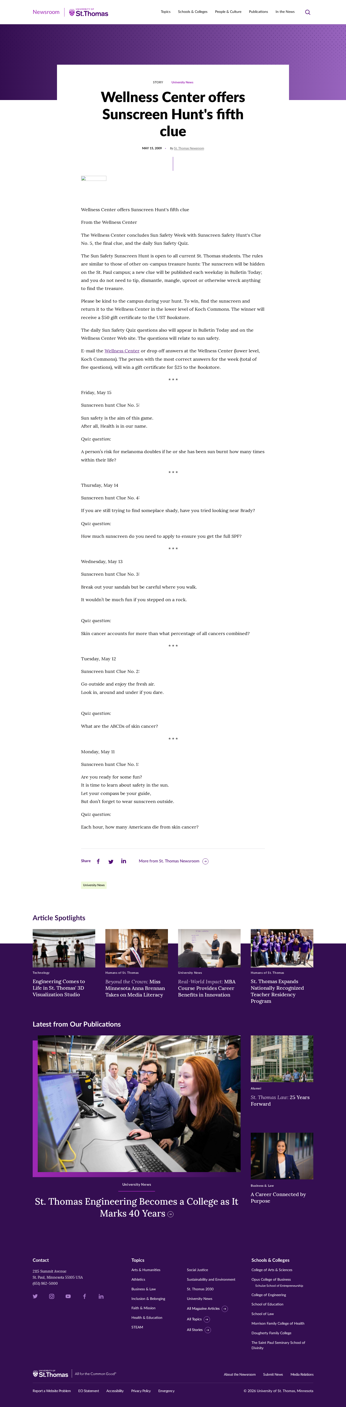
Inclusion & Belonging (148, 1299)
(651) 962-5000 (45, 1283)
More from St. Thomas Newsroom (169, 861)
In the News (285, 12)
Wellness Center (122, 351)
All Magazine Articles (203, 1309)
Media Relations (302, 1374)
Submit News (273, 1374)
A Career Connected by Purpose (278, 1197)
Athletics (138, 1279)
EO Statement (88, 1391)
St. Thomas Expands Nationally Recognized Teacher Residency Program (277, 991)
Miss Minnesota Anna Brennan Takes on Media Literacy (135, 988)
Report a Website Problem (52, 1391)
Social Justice (197, 1270)
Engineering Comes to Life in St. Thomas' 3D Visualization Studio (59, 988)
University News (182, 82)
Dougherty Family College (271, 1333)
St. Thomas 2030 (200, 1289)
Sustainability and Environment (211, 1279)
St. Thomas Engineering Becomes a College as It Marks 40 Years (136, 1207)
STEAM (137, 1327)
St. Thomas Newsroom (189, 148)
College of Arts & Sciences (272, 1270)
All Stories (195, 1330)
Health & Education (146, 1318)
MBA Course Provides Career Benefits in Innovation (207, 988)
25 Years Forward (280, 1100)
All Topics (194, 1319)
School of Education (267, 1304)
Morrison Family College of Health (278, 1323)
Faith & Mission (143, 1308)
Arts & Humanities (145, 1270)
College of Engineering (269, 1295)
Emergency (166, 1391)
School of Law (263, 1314)
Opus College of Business (277, 1282)
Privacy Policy (141, 1391)
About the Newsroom (240, 1374)
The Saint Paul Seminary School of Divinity (278, 1345)
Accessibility (115, 1391)
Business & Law (143, 1289)
